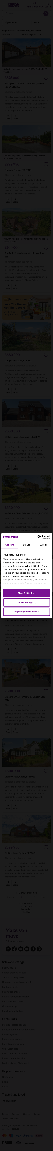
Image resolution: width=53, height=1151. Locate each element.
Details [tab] (26, 545)
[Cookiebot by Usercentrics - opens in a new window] (38, 537)
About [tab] (43, 545)
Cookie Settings (25, 602)
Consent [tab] (9, 545)
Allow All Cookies (26, 593)
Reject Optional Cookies (26, 611)
